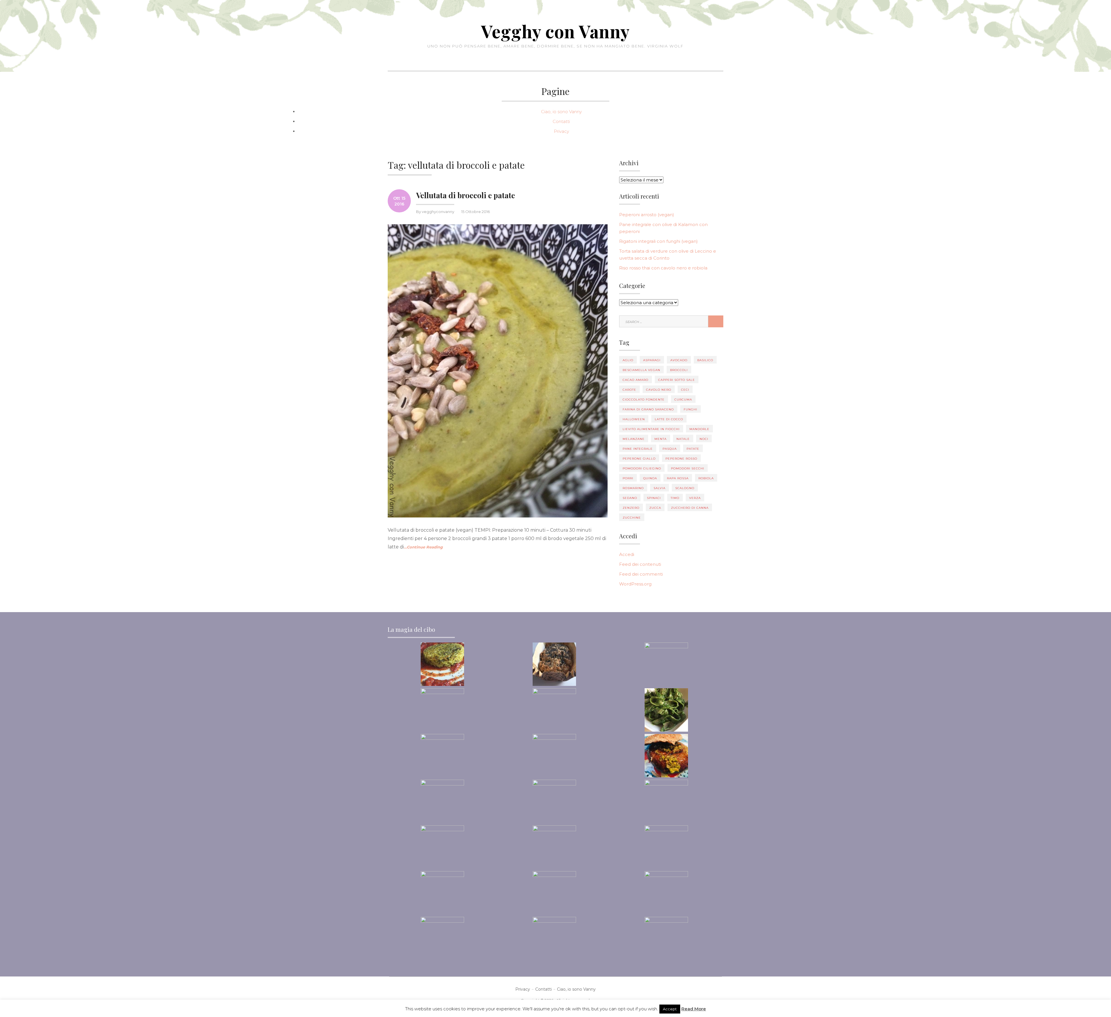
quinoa (650, 478)
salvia (659, 488)
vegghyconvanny (438, 211)
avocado (678, 360)
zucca (655, 508)
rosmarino (633, 488)
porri (628, 478)
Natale (683, 439)
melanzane (634, 439)
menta (660, 439)
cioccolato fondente (644, 399)
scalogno (684, 488)
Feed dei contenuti (640, 564)
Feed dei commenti (641, 574)
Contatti (561, 121)
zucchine (632, 517)
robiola (706, 478)
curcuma (683, 399)
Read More (693, 1009)
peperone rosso (681, 458)
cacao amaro (635, 380)
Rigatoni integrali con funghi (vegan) (658, 241)
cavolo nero (658, 390)
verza (695, 498)
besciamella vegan (641, 370)
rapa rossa (678, 478)
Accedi (626, 554)
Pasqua (670, 449)
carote (629, 390)
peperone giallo (639, 458)
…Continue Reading (423, 547)
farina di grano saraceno (648, 409)
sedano (630, 498)
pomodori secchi (687, 468)
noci (704, 439)
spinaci (654, 498)
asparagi (652, 360)
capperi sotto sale (676, 380)
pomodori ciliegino (642, 468)
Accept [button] (670, 1009)
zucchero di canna (690, 508)
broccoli (679, 370)
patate (693, 449)
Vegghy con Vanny (555, 31)
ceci (685, 390)
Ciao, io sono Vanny (561, 111)
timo (675, 498)
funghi (690, 409)
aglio (628, 360)
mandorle (699, 429)
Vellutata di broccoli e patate (465, 195)
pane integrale (638, 449)
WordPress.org (635, 584)
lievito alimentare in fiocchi (651, 429)
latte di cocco (669, 419)
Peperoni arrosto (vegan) (646, 214)
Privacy (561, 131)
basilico (705, 360)
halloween (634, 419)
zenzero (631, 508)
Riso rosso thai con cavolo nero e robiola (663, 268)
